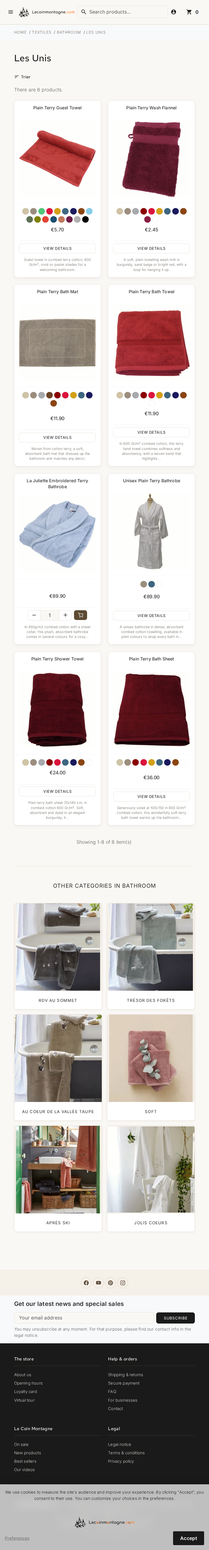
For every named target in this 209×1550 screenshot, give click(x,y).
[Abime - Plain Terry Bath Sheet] (167, 762)
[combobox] (122, 12)
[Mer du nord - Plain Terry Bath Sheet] (159, 762)
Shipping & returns (125, 1374)
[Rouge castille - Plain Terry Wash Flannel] (143, 211)
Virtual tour (24, 1400)
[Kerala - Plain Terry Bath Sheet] (175, 762)
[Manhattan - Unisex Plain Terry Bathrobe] (143, 584)
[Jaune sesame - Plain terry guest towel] (57, 211)
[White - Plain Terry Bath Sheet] (183, 762)
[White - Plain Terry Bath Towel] (151, 403)
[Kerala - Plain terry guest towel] (81, 211)
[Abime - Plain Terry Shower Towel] (73, 762)
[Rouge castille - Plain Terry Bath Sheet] (135, 762)
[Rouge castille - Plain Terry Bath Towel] (143, 395)
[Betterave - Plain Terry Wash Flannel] (147, 219)
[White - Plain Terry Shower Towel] (89, 762)
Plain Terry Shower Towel (57, 658)
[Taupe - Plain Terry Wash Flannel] (119, 211)
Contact (115, 1408)
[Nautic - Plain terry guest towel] (53, 219)
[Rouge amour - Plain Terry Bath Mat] (65, 395)
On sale (21, 1444)
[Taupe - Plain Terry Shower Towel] (25, 762)
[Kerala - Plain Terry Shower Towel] (81, 762)
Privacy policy (121, 1461)
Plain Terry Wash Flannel (151, 107)
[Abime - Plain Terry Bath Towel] (175, 395)
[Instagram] (122, 1282)
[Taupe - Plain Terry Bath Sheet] (119, 762)
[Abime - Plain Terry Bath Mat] (89, 395)
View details (57, 248)
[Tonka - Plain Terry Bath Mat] (49, 395)
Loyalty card (25, 1391)
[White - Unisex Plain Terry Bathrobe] (159, 584)
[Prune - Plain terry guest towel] (69, 219)
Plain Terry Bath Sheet (151, 658)
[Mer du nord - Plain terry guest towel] (65, 211)
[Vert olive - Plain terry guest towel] (37, 219)
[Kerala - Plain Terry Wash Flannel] (183, 211)
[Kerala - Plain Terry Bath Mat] (53, 403)
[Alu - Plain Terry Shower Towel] (41, 762)
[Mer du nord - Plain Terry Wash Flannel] (167, 211)
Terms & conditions (126, 1452)
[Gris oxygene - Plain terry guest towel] (77, 219)
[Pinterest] (110, 1282)
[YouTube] (98, 1282)
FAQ (112, 1391)
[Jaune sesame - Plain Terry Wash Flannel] (159, 211)
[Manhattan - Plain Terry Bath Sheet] (127, 762)
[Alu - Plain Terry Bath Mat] (41, 395)
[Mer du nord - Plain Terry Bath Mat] (81, 395)
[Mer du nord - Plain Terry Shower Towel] (65, 762)
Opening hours (28, 1383)
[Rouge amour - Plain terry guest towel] (49, 211)
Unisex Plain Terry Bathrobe (151, 480)
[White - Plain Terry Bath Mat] (61, 403)
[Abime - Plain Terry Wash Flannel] (175, 211)
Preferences (17, 1538)
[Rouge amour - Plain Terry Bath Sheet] (143, 762)
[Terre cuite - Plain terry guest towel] (61, 219)
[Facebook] (86, 1282)
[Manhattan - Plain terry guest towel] (33, 211)
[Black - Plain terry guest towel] (85, 219)
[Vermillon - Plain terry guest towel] (45, 219)
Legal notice (119, 1444)
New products (27, 1452)
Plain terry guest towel (57, 107)
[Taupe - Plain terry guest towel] (25, 211)
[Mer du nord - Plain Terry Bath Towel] (167, 395)
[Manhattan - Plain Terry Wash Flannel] (127, 211)
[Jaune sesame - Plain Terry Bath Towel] (159, 395)
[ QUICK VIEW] (57, 159)
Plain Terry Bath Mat (57, 291)
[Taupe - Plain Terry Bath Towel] (119, 395)
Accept (188, 1538)
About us (22, 1374)
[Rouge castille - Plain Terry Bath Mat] (57, 395)
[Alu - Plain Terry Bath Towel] (135, 395)
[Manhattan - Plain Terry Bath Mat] (33, 395)
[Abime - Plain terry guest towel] (73, 211)
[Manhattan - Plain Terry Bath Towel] (127, 395)
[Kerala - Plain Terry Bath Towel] (183, 395)
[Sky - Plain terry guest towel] (89, 211)
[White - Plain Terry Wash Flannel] (155, 219)
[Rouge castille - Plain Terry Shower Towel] (49, 762)
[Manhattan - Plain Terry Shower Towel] (33, 762)
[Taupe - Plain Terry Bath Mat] (25, 395)
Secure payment (123, 1383)
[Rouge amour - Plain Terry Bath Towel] (151, 395)
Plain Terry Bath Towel (152, 291)
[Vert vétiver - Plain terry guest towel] (29, 219)
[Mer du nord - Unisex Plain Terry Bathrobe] (151, 584)
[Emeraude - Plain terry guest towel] (41, 211)
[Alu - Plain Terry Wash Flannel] (135, 211)
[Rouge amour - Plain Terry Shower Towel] (57, 762)
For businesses (122, 1400)
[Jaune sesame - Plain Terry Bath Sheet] (151, 762)
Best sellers (25, 1461)
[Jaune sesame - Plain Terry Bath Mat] (73, 395)
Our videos (24, 1469)
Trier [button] (22, 76)
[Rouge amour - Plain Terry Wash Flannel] (151, 211)
